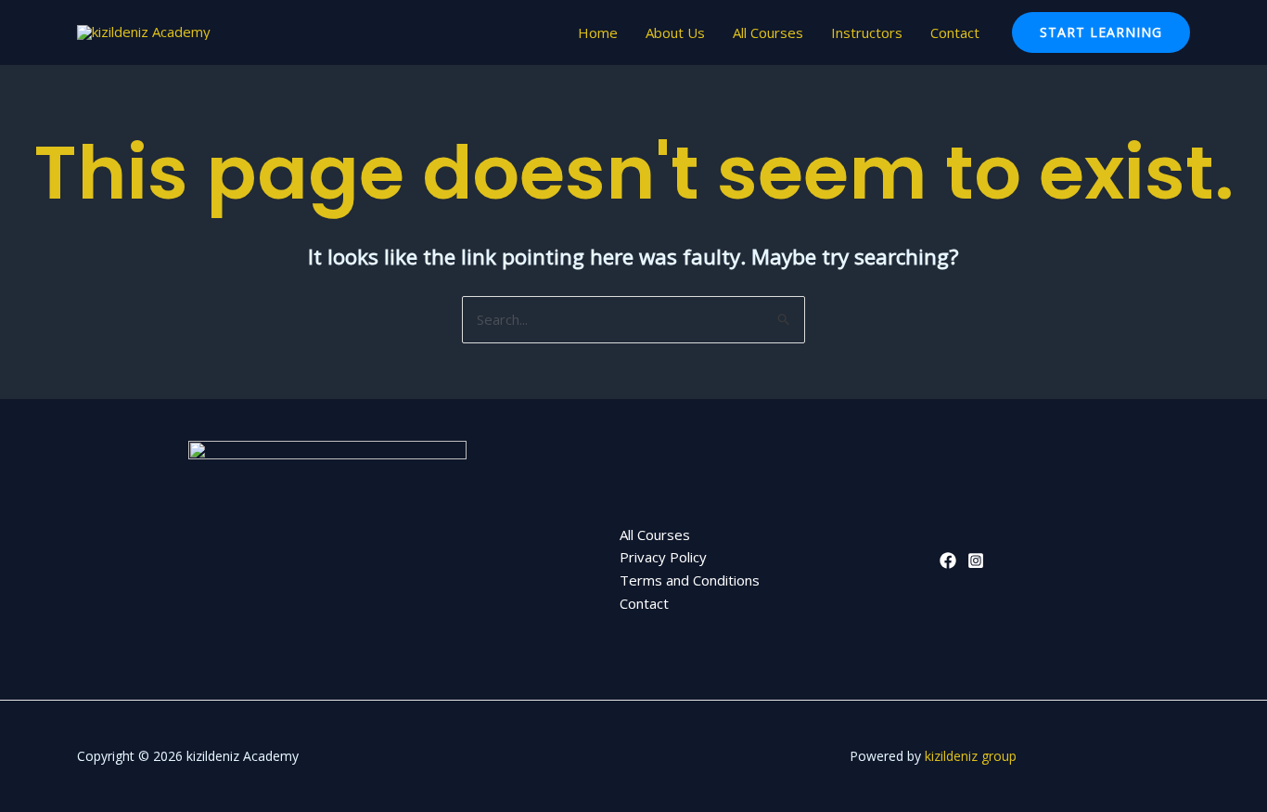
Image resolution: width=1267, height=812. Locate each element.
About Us (675, 32)
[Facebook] (948, 560)
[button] (1101, 32)
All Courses (768, 32)
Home (598, 32)
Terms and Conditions (690, 580)
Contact (954, 32)
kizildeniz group (971, 756)
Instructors (866, 32)
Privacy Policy (663, 557)
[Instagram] (975, 560)
